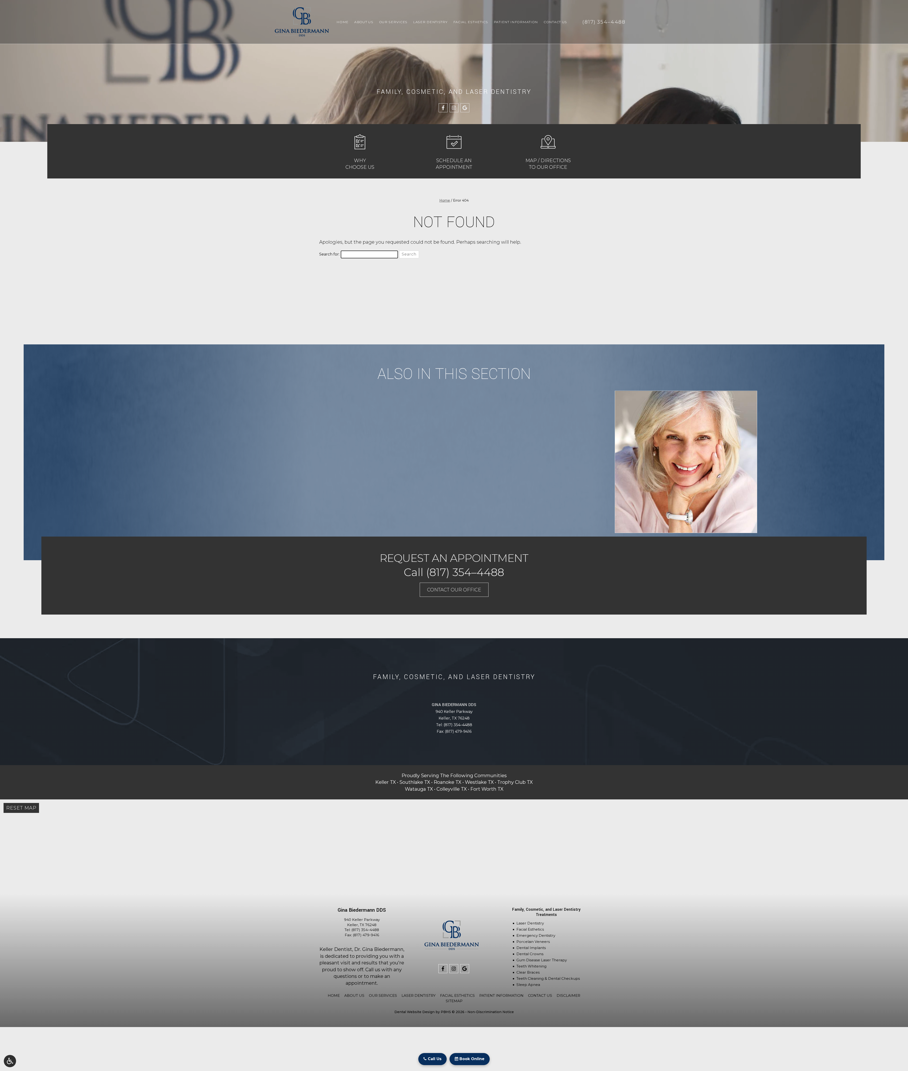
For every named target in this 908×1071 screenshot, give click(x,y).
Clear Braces (528, 972)
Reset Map (21, 808)
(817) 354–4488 (458, 725)
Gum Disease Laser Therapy (541, 960)
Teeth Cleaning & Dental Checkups (548, 978)
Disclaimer (568, 995)
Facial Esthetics (470, 22)
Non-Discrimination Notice (490, 1012)
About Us (363, 22)
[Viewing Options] (10, 1061)
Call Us (434, 1059)
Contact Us (555, 22)
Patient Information (516, 22)
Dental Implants (531, 947)
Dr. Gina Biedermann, (379, 949)
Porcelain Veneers (533, 941)
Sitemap (454, 1001)
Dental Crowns (529, 954)
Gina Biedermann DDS (454, 705)
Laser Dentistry (430, 22)
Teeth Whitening (531, 966)
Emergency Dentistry (535, 935)
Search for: (329, 254)
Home (342, 22)
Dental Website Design (414, 1012)
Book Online (471, 1059)
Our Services (393, 22)
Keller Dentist (335, 949)
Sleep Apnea (528, 984)
